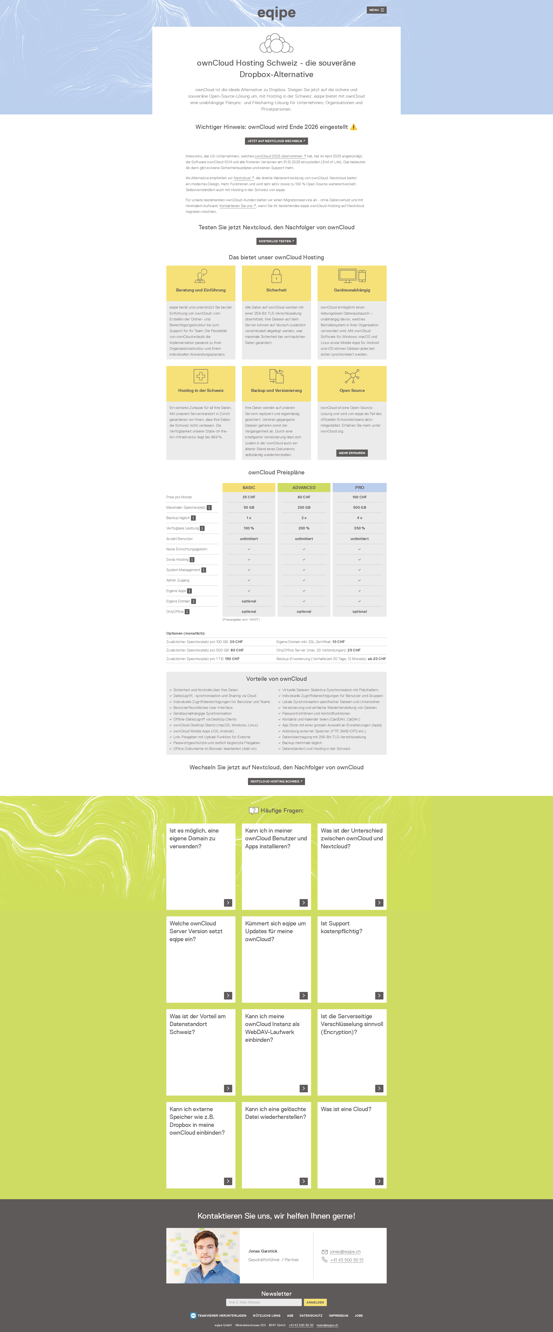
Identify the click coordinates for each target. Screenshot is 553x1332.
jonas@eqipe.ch (345, 1251)
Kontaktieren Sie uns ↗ (237, 205)
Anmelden (315, 1302)
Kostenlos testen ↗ (276, 241)
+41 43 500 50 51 (347, 1259)
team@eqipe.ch (327, 1325)
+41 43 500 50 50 (301, 1325)
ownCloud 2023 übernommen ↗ (280, 156)
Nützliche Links (266, 1316)
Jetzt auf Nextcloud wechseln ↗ (276, 141)
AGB (290, 1316)
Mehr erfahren (352, 453)
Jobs (359, 1316)
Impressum (338, 1316)
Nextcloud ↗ (244, 178)
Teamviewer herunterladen (222, 1316)
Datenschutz (311, 1316)
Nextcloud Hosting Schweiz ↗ (277, 781)
